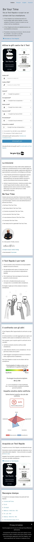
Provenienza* (6, 118)
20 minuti (6, 507)
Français (18, 2)
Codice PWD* (6, 82)
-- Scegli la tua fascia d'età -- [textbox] (15, 114)
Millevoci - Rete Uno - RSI (11, 510)
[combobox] (19, 94)
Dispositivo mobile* (8, 124)
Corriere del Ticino (9, 501)
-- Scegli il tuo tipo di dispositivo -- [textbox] (16, 127)
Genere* (4, 91)
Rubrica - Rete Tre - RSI (10, 517)
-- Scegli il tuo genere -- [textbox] (13, 94)
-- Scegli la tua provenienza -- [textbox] (15, 120)
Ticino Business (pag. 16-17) (11, 520)
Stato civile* (6, 104)
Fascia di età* (6, 111)
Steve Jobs (7, 454)
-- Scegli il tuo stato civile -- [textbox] (14, 107)
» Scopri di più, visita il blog (10, 250)
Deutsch (30, 2)
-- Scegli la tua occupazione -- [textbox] (15, 100)
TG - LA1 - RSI (7, 513)
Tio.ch (5, 504)
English (24, 2)
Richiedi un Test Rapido (11, 38)
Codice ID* (5, 75)
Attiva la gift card (17, 141)
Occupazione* (6, 98)
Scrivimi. (14, 252)
